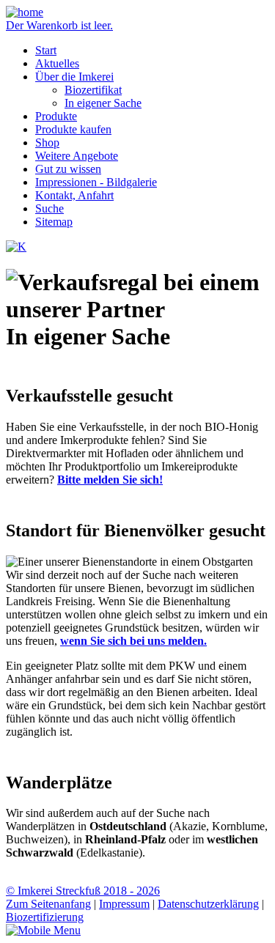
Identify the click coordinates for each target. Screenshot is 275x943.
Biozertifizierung (45, 917)
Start (45, 50)
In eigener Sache (103, 103)
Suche (49, 208)
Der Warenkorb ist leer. (59, 25)
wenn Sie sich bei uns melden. (133, 641)
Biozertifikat (93, 90)
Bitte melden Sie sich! (110, 479)
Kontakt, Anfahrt (74, 195)
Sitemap (54, 221)
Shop (47, 142)
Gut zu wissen (68, 169)
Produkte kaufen (73, 129)
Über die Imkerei (74, 76)
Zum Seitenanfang (48, 904)
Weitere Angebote (76, 155)
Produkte (56, 116)
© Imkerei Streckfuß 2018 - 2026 (83, 890)
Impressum (124, 904)
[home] (24, 12)
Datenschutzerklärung (208, 904)
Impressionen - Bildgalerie (96, 182)
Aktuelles (57, 63)
